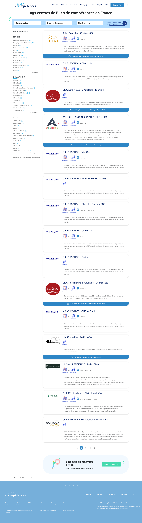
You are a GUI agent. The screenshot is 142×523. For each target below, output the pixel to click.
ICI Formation (131, 506)
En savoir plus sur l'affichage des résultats (26, 157)
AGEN (16, 128)
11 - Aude (17, 100)
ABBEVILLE (18, 121)
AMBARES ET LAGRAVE (22, 151)
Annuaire (55, 5)
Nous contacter (67, 503)
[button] (65, 485)
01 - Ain (17, 80)
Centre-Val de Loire (20, 48)
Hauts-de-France (20, 58)
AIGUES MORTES (20, 131)
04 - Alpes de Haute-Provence (24, 88)
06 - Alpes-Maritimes (21, 93)
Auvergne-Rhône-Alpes (22, 40)
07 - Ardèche (18, 95)
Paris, (27, 510)
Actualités (73, 5)
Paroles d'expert (97, 5)
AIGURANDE (18, 133)
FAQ (106, 5)
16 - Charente (18, 110)
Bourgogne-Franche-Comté (23, 43)
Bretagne (17, 45)
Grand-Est (18, 55)
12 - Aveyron (18, 103)
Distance (64, 5)
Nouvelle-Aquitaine (21, 65)
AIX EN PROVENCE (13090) (23, 136)
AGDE (16, 126)
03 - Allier (17, 85)
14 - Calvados (19, 108)
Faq (133, 494)
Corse (16, 50)
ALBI (16, 143)
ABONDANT (18, 123)
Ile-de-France (19, 60)
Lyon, (30, 510)
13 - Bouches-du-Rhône (22, 105)
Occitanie (18, 68)
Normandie (18, 63)
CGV (41, 503)
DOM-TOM (18, 53)
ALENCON (17, 146)
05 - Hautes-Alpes (20, 90)
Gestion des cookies (68, 510)
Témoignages (84, 5)
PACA (16, 70)
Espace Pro (117, 5)
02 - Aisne (17, 83)
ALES (16, 148)
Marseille (7, 512)
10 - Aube (17, 98)
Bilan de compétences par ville (48, 510)
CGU (29, 503)
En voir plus (33, 72)
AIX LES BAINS (19, 138)
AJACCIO (17, 141)
